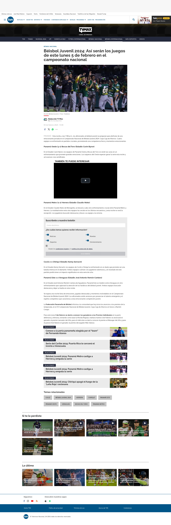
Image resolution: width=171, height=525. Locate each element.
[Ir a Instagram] (28, 501)
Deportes (37, 20)
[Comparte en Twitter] (49, 129)
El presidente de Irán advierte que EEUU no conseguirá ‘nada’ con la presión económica (68, 480)
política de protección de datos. (82, 249)
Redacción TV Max (55, 119)
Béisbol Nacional (95, 39)
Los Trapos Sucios (159, 21)
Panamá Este (105, 397)
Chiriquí (91, 397)
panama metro (98, 404)
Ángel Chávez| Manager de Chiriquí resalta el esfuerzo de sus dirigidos (132, 431)
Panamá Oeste (51, 404)
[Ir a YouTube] (32, 501)
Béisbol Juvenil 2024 (63, 397)
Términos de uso (79, 508)
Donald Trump (101, 14)
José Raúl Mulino (19, 14)
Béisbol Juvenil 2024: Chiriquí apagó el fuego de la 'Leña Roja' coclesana (72, 383)
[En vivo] (155, 17)
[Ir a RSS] (37, 501)
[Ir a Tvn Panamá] (10, 20)
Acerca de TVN (103, 508)
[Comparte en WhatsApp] (53, 129)
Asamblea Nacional (69, 14)
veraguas (66, 404)
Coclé (48, 397)
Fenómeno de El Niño (46, 14)
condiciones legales (62, 249)
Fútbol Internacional (77, 39)
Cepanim (29, 14)
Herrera (79, 397)
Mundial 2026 (41, 39)
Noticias (20, 20)
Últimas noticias (6, 14)
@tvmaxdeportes (56, 121)
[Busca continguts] (133, 20)
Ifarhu (36, 14)
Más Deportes (130, 39)
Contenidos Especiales (58, 20)
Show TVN (29, 20)
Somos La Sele (59, 39)
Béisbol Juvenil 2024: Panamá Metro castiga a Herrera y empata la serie (69, 357)
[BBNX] (26, 516)
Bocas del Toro (81, 404)
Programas (80, 20)
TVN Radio (47, 20)
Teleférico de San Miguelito (86, 14)
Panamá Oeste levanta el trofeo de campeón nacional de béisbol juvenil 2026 (101, 430)
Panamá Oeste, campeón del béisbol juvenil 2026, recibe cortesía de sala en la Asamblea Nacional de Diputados (69, 430)
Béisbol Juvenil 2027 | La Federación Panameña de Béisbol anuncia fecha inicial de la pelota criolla (37, 430)
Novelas (72, 20)
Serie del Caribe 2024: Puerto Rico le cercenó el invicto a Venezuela (70, 344)
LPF (50, 39)
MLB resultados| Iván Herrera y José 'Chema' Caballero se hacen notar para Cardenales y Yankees (133, 480)
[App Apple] (46, 501)
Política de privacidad (56, 508)
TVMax (30, 39)
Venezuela (58, 14)
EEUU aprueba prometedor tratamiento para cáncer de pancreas (34, 480)
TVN (23, 39)
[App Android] (50, 501)
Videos (142, 39)
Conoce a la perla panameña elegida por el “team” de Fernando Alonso (72, 332)
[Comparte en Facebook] (45, 129)
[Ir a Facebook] (24, 501)
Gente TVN (91, 20)
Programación (100, 20)
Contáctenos (128, 508)
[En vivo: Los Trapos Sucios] (145, 20)
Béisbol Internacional (114, 39)
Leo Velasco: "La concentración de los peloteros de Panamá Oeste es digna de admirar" (36, 449)
